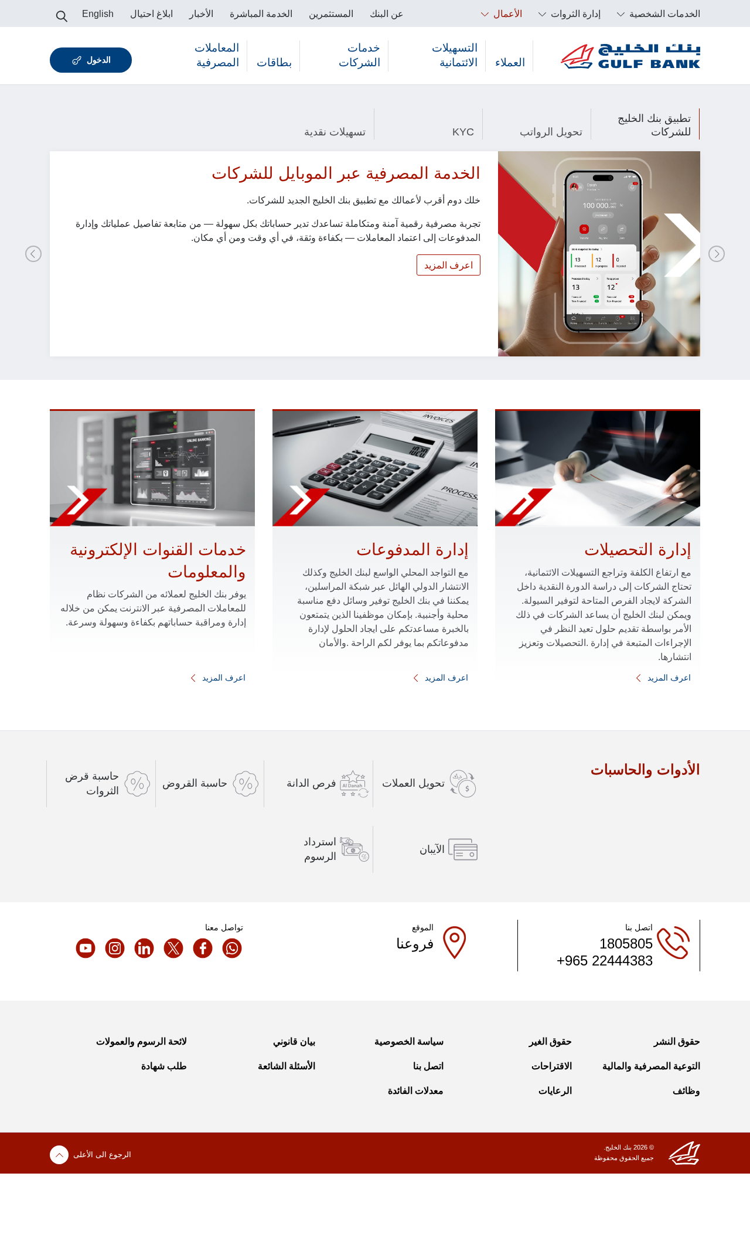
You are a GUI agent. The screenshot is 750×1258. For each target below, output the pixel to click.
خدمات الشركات (359, 55)
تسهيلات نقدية (335, 132)
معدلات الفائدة (416, 1091)
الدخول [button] (99, 59)
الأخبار (201, 14)
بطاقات (274, 62)
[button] (716, 254)
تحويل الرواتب (551, 132)
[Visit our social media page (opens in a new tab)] (228, 948)
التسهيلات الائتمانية (455, 55)
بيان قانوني (294, 1041)
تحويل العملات (413, 783)
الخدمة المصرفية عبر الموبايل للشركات (346, 173)
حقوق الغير (550, 1041)
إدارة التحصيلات (637, 549)
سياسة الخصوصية (409, 1041)
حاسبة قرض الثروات (92, 783)
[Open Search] (62, 13)
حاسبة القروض (194, 783)
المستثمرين (331, 14)
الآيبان (432, 849)
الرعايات (555, 1091)
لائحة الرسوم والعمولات (141, 1041)
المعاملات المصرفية (217, 55)
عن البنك (387, 14)
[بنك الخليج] (630, 56)
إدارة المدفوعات (412, 549)
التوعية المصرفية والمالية (651, 1066)
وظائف (686, 1091)
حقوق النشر (677, 1041)
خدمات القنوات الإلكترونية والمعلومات (158, 560)
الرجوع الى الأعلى (102, 1154)
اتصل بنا (428, 1066)
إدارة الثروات (574, 14)
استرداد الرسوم (320, 849)
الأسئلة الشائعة (286, 1066)
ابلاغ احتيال (151, 14)
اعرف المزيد (448, 265)
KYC (463, 132)
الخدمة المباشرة (261, 14)
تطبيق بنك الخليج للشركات (654, 125)
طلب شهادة (164, 1066)
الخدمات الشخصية (663, 14)
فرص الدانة (311, 783)
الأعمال (506, 14)
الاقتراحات (551, 1066)
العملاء (510, 62)
